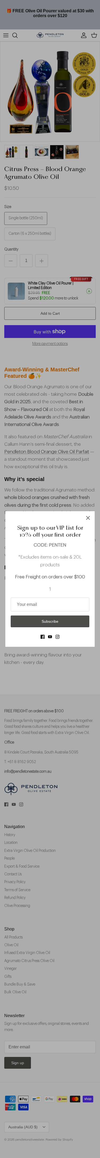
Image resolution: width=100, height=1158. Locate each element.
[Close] (88, 518)
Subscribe (50, 621)
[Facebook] (43, 637)
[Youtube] (50, 637)
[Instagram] (57, 637)
